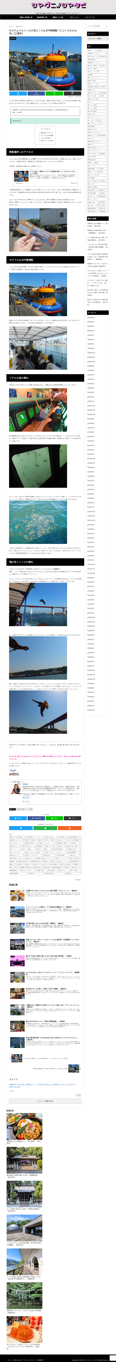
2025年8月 (90, 370)
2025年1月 (90, 401)
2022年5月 (90, 542)
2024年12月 (91, 406)
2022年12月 (91, 511)
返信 (79, 1095)
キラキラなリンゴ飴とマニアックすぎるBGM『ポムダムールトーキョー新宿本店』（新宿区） (97, 273)
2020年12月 (91, 617)
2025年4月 (90, 388)
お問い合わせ (17, 1360)
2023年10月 (91, 467)
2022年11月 (91, 516)
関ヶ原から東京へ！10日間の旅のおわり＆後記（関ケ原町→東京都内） (97, 292)
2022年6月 (90, 538)
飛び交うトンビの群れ (47, 140)
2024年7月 (90, 428)
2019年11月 (91, 674)
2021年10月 (91, 573)
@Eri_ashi (25, 797)
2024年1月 (90, 454)
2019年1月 (90, 705)
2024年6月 (90, 432)
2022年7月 (90, 533)
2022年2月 (90, 555)
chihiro (25, 784)
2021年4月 (90, 600)
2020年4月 (90, 652)
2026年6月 (90, 326)
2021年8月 (90, 582)
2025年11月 (91, 357)
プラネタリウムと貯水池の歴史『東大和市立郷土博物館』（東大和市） (97, 247)
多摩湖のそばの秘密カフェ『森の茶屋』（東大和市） (97, 225)
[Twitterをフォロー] (23, 801)
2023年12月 (91, 458)
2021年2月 (90, 608)
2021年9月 (90, 578)
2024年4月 (90, 441)
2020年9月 (90, 630)
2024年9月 (90, 419)
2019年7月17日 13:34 (14, 1087)
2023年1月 (90, 507)
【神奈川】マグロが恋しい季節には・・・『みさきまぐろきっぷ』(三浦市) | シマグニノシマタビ (40, 1084)
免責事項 (40, 1360)
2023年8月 (90, 476)
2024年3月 (90, 445)
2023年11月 (91, 463)
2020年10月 (91, 626)
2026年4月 (90, 335)
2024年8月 (90, 423)
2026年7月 (90, 322)
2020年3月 (90, 657)
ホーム (10, 1360)
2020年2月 (90, 661)
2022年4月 (90, 547)
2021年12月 (91, 564)
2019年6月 (90, 697)
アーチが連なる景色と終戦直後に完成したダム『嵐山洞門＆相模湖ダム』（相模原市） (97, 256)
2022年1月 (90, 560)
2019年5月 (90, 701)
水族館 (20, 809)
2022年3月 (90, 551)
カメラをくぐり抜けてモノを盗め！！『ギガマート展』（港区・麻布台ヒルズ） (97, 283)
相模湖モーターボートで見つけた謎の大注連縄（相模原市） (97, 265)
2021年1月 (90, 613)
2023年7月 (90, 480)
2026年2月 (90, 344)
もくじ (43, 129)
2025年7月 (90, 375)
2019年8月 (90, 688)
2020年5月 (90, 648)
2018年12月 (91, 710)
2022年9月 (90, 525)
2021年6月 (90, 591)
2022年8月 (90, 529)
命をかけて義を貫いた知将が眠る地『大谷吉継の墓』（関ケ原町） (97, 302)
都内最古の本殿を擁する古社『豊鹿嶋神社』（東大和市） (96, 232)
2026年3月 (90, 339)
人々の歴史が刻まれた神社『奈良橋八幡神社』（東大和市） (97, 239)
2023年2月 (90, 502)
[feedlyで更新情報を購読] (26, 801)
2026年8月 (90, 317)
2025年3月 (90, 392)
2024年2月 (90, 450)
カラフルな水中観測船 (47, 135)
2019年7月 (90, 692)
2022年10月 (91, 520)
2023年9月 (90, 472)
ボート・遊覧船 (28, 809)
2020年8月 (90, 635)
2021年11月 (91, 569)
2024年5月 (90, 436)
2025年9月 (90, 366)
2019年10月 (91, 679)
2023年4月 (90, 494)
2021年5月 (90, 595)
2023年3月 (90, 498)
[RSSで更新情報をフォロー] (28, 801)
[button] (107, 26)
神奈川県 (13, 809)
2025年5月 (90, 383)
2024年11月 (91, 410)
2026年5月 (90, 331)
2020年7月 (90, 639)
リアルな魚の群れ (46, 138)
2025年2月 (90, 397)
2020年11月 (91, 622)
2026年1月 (90, 348)
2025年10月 (91, 361)
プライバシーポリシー (29, 1360)
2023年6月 (90, 485)
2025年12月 (91, 353)
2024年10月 (91, 414)
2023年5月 (90, 489)
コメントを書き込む (45, 1101)
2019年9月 (90, 683)
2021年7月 (90, 586)
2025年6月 (90, 379)
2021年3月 (90, 604)
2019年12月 (91, 670)
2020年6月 (90, 644)
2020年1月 (90, 666)
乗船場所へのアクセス (47, 133)
